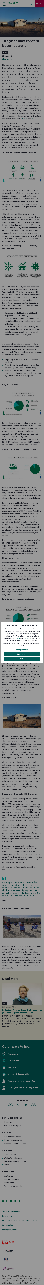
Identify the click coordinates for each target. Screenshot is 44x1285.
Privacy (17, 638)
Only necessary (22, 654)
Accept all (22, 659)
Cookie (25, 638)
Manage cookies (22, 650)
